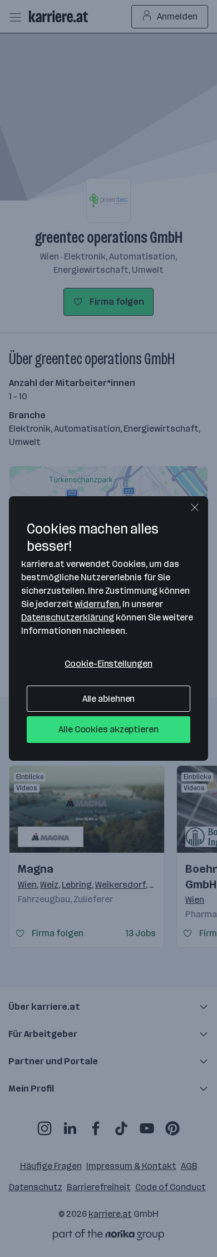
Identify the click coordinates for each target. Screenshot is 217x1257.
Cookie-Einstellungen (108, 663)
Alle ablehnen (108, 698)
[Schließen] (195, 507)
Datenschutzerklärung (67, 617)
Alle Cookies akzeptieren (108, 729)
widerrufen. (98, 604)
